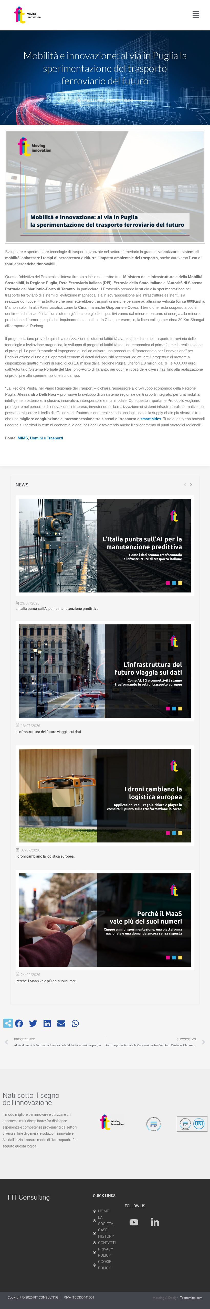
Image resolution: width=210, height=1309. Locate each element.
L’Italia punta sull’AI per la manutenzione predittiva (57, 609)
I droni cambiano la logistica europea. (45, 856)
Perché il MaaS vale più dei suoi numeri (46, 981)
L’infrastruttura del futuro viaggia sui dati (48, 732)
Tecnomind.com (191, 1297)
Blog (128, 100)
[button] (19, 1023)
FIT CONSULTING (46, 1297)
